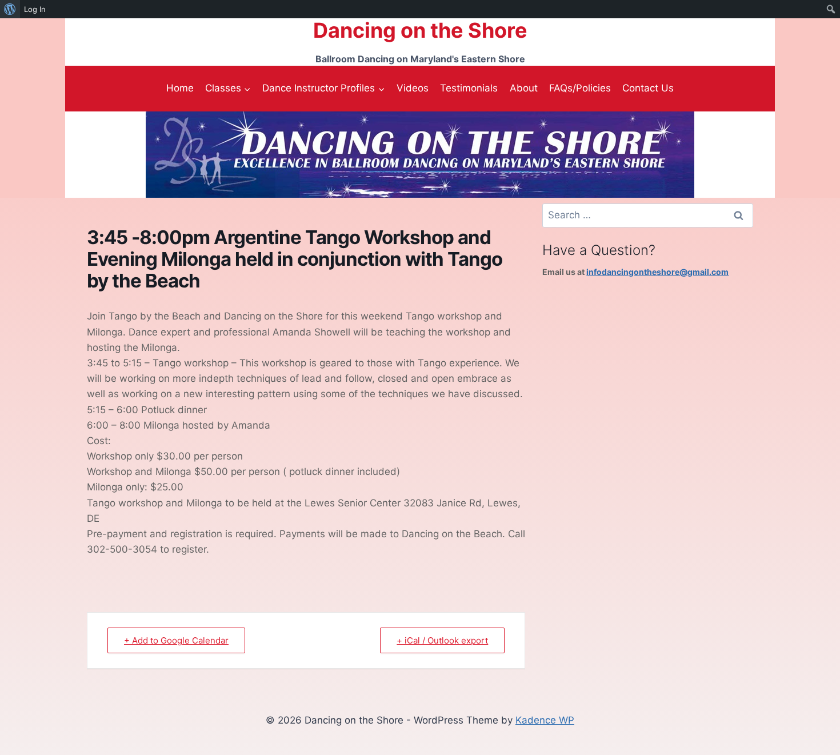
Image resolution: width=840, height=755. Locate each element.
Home (180, 88)
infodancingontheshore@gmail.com (657, 272)
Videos (413, 88)
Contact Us (648, 88)
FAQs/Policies (580, 88)
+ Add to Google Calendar (176, 640)
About (524, 88)
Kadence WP (544, 720)
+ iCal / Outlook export (442, 640)
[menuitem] (10, 9)
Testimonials (469, 88)
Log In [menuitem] (35, 9)
